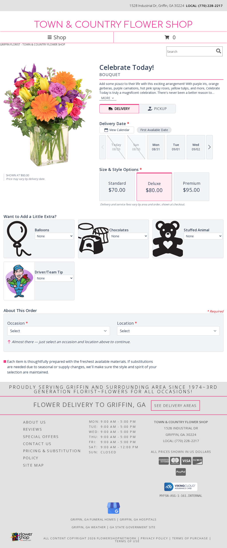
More (105, 98)
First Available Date (154, 130)
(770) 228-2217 (210, 5)
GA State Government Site (132, 527)
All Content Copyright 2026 (69, 538)
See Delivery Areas (175, 405)
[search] (218, 51)
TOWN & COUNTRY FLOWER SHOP (113, 25)
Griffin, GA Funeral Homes (93, 519)
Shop (60, 37)
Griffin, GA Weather (89, 527)
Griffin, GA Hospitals (138, 519)
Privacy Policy (154, 538)
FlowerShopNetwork (117, 538)
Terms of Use (127, 541)
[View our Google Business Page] (113, 514)
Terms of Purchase (190, 538)
